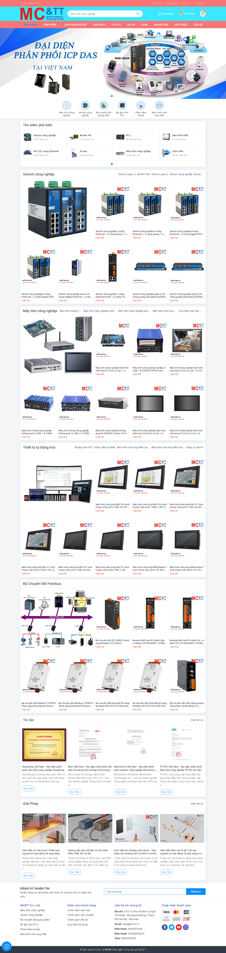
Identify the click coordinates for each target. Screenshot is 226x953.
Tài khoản (168, 13)
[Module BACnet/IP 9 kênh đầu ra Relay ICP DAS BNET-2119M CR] (150, 613)
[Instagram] (186, 927)
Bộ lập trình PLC (84, 447)
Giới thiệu (181, 24)
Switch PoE (143, 174)
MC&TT (142, 949)
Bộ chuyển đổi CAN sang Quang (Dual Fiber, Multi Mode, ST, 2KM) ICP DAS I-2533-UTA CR (186, 704)
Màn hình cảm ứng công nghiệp (165, 310)
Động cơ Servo (194, 447)
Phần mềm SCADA (104, 447)
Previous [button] (11, 763)
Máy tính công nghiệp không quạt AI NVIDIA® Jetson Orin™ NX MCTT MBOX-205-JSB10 (111, 432)
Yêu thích (187, 13)
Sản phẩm (50, 24)
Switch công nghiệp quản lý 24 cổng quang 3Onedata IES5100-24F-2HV (149, 295)
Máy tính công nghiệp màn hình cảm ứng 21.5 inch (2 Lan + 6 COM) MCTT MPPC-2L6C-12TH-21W (187, 432)
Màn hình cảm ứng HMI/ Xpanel (133, 447)
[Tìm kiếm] (138, 13)
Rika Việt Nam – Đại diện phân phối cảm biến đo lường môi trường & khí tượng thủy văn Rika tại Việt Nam (90, 768)
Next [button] (214, 763)
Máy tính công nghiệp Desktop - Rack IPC (134, 310)
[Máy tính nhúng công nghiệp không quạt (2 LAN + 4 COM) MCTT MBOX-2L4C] (76, 403)
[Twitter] (172, 927)
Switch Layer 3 (127, 174)
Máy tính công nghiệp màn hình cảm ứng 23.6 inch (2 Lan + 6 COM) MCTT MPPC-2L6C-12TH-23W (150, 432)
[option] (113, 63)
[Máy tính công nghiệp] (57, 346)
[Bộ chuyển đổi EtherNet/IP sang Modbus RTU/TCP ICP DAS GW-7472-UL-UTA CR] (113, 676)
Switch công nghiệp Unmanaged (186, 174)
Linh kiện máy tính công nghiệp (191, 310)
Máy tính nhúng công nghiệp (71, 310)
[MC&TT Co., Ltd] (42, 13)
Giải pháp (99, 24)
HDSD (144, 24)
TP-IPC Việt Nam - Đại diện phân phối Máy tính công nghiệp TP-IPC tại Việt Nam (181, 768)
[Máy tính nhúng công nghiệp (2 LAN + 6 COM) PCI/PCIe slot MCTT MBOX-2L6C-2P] (150, 340)
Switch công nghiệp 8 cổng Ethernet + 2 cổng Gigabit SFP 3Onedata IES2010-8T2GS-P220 (187, 233)
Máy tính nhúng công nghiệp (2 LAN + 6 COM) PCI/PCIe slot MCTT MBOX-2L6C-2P (149, 369)
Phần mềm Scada (30, 929)
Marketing (161, 24)
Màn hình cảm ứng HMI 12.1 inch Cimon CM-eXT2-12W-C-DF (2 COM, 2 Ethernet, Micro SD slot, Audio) (38, 568)
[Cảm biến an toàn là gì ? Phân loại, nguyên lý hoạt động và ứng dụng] (44, 828)
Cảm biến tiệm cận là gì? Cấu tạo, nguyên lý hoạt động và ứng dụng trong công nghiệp (182, 852)
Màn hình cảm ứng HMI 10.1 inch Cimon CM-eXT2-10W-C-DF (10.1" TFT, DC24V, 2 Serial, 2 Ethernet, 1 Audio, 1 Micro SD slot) (112, 568)
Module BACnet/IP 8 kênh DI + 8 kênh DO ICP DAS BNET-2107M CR (187, 642)
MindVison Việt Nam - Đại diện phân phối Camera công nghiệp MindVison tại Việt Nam (134, 768)
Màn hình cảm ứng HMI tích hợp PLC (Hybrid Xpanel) (168, 447)
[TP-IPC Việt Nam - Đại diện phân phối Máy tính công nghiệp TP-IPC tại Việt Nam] (182, 744)
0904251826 (32, 3)
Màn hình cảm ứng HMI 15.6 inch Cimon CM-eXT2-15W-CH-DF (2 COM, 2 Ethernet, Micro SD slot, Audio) (113, 506)
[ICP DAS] (113, 63)
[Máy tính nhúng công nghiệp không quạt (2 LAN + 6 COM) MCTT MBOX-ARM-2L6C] (39, 403)
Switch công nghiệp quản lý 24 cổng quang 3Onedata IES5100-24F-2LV (186, 295)
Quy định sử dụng (78, 924)
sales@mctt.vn (131, 924)
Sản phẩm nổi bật (76, 24)
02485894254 (136, 933)
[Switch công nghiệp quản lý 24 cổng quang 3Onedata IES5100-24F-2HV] (150, 267)
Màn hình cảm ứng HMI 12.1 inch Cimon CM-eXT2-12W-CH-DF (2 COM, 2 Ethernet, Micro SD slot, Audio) (187, 506)
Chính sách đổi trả (78, 919)
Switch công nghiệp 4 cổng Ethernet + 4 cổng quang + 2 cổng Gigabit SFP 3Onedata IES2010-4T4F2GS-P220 (111, 233)
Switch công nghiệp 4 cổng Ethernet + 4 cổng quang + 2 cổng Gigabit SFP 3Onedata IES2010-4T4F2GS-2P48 (148, 233)
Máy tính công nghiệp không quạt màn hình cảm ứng (100, 310)
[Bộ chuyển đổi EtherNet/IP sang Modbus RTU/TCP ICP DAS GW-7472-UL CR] (150, 676)
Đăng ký (186, 3)
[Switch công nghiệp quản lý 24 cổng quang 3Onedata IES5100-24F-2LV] (187, 267)
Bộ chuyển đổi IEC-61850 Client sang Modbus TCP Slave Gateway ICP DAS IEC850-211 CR (113, 642)
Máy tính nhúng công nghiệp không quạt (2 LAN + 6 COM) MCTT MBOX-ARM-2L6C (37, 432)
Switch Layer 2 (159, 174)
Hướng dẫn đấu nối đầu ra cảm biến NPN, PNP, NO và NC (88, 852)
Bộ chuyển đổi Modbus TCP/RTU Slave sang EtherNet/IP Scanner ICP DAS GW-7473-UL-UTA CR (39, 704)
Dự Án (131, 24)
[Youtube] (179, 927)
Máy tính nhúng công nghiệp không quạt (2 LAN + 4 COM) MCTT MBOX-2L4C (74, 432)
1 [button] (109, 96)
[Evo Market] (57, 483)
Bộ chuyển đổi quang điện (35, 919)
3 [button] (114, 96)
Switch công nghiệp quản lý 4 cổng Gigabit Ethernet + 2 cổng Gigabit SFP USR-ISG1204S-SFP (75, 295)
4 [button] (117, 96)
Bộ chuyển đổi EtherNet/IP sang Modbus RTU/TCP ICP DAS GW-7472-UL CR (150, 704)
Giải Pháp (30, 804)
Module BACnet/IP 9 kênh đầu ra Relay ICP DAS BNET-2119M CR (149, 642)
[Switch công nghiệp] (57, 210)
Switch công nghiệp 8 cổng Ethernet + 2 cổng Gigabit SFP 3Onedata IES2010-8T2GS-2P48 (39, 295)
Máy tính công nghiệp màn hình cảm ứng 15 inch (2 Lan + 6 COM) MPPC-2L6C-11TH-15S (187, 369)
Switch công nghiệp (39, 174)
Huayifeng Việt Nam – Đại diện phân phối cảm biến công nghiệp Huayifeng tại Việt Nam (43, 768)
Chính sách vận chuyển (80, 914)
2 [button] (112, 96)
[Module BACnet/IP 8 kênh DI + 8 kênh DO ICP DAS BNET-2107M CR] (187, 613)
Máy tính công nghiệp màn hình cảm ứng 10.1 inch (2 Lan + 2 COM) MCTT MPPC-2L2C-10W (112, 369)
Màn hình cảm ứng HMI (33, 934)
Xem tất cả (197, 719)
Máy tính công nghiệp (40, 311)
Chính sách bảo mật (79, 910)
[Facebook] (165, 927)
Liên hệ (198, 24)
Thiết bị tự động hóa (39, 447)
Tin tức (116, 24)
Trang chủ (30, 24)
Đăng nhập (171, 3)
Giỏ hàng (199, 3)
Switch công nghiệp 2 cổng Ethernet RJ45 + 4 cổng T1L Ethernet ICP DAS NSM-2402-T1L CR (112, 295)
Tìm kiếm (156, 3)
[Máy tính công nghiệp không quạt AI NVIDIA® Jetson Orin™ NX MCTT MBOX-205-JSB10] (113, 403)
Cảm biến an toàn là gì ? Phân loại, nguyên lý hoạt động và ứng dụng (41, 852)
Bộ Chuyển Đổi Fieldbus (42, 584)
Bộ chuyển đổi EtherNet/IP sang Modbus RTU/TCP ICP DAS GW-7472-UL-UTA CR (113, 704)
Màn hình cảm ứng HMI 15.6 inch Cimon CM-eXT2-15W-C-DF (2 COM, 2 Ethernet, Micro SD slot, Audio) (150, 506)
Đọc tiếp (28, 788)
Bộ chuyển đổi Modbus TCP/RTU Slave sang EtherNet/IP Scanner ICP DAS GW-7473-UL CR (76, 704)
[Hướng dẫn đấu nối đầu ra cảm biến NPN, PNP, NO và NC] (90, 828)
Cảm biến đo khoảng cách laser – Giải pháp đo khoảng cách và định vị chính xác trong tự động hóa (135, 852)
